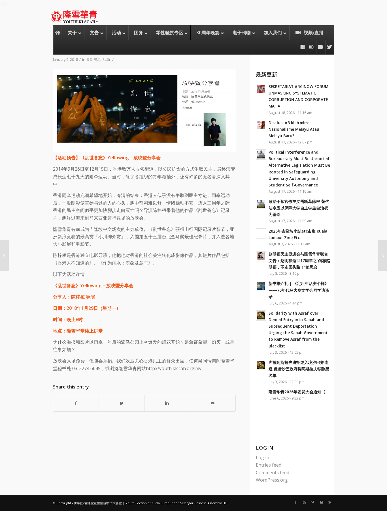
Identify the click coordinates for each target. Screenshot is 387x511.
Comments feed (272, 472)
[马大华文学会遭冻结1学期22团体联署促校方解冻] (4, 255)
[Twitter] (313, 502)
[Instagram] (321, 502)
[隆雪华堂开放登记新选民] (382, 255)
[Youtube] (304, 502)
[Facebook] (296, 502)
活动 (106, 59)
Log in (262, 457)
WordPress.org (272, 480)
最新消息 (93, 59)
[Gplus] (330, 502)
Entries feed (268, 465)
